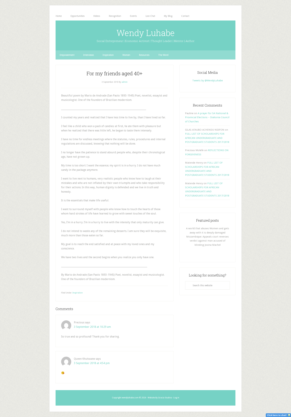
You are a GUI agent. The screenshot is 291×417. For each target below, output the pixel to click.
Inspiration (77, 293)
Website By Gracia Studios (160, 397)
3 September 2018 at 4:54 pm (92, 363)
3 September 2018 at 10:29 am (92, 326)
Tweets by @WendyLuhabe (207, 80)
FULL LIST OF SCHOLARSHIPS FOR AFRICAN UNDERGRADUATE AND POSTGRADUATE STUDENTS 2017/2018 (207, 138)
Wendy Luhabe (145, 32)
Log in (176, 397)
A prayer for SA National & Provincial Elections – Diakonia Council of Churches (207, 117)
